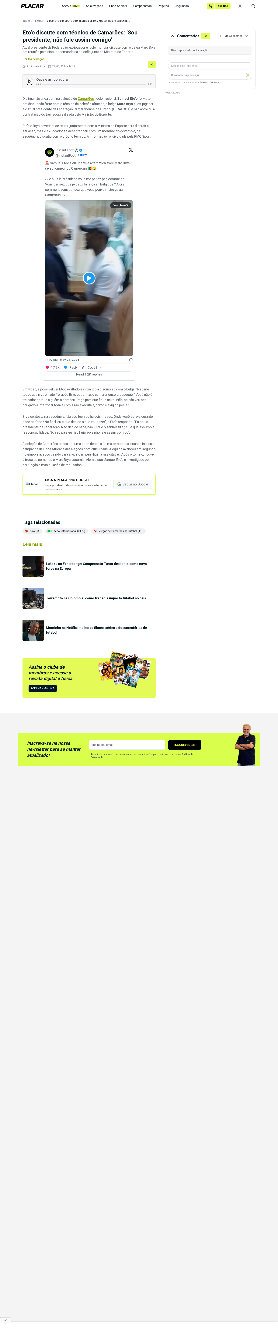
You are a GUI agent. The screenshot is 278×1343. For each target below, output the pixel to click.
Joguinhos (182, 6)
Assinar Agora (43, 688)
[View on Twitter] (131, 153)
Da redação (36, 59)
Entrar (203, 82)
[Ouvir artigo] (29, 81)
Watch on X (120, 205)
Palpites (163, 6)
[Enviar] (248, 75)
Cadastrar (214, 82)
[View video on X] (89, 278)
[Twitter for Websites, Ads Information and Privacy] (131, 360)
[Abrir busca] (253, 6)
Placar (38, 21)
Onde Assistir (118, 6)
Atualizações (94, 6)
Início (26, 21)
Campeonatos (142, 6)
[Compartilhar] (152, 64)
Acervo (70, 6)
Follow (82, 155)
